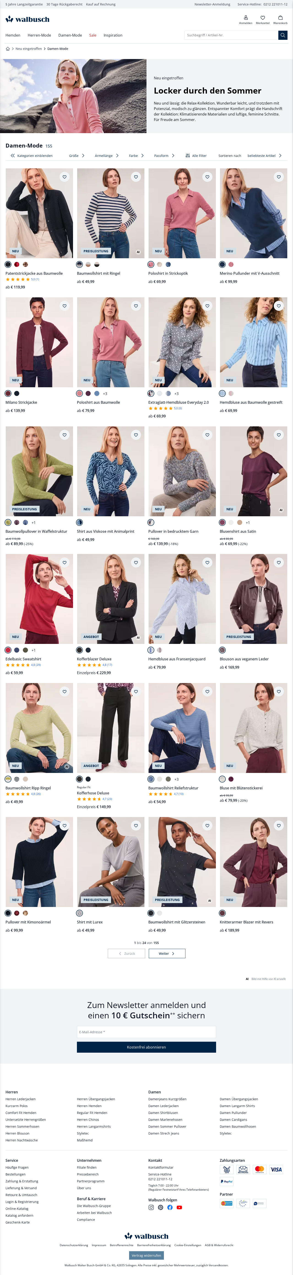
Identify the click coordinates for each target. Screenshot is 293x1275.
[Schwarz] (79, 650)
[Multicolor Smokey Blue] (150, 522)
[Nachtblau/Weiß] (150, 650)
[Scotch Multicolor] (150, 393)
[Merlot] (8, 393)
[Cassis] (88, 393)
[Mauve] (16, 522)
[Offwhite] (230, 522)
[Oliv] (25, 650)
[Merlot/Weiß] (159, 650)
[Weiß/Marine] (16, 779)
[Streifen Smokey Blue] (168, 393)
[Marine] (222, 264)
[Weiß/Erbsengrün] (8, 779)
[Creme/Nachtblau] (79, 264)
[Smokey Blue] (168, 264)
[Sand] (239, 522)
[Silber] (79, 913)
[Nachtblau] (8, 264)
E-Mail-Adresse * (92, 1032)
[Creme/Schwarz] (96, 264)
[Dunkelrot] (16, 264)
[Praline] (25, 264)
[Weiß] (159, 393)
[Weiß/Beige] (25, 779)
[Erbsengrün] (8, 522)
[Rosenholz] (150, 264)
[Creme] (159, 264)
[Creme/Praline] (88, 264)
